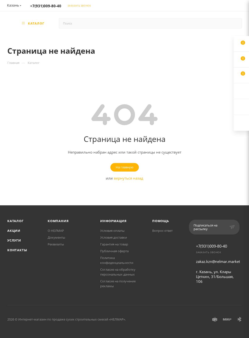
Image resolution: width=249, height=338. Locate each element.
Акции (13, 230)
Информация (113, 221)
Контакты (17, 250)
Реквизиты (56, 244)
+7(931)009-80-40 (45, 5)
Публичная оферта (114, 251)
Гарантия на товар (114, 244)
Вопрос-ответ (162, 230)
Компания (58, 221)
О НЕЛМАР (56, 230)
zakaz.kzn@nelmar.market (218, 261)
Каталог (15, 221)
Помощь (160, 221)
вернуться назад (128, 178)
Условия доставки (113, 237)
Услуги (14, 240)
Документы (56, 237)
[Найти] (236, 23)
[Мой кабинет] (239, 6)
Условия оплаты (112, 230)
